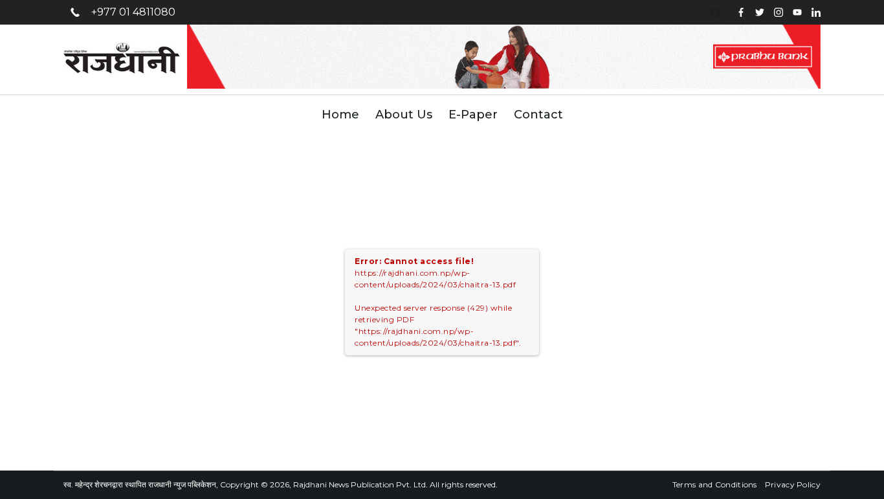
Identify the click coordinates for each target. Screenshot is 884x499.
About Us (403, 114)
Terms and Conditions (714, 484)
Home (340, 114)
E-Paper (473, 114)
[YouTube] (797, 12)
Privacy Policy (793, 484)
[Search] (717, 12)
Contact (538, 114)
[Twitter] (759, 12)
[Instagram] (778, 12)
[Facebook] (741, 12)
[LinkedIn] (816, 12)
